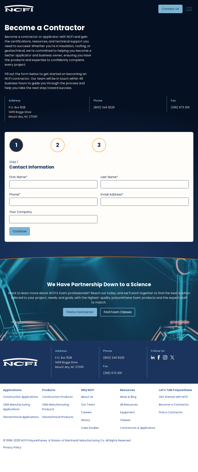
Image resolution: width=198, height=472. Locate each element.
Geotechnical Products (57, 417)
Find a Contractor (80, 312)
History (85, 420)
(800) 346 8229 (104, 107)
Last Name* (109, 177)
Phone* (14, 194)
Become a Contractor (174, 405)
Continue (19, 231)
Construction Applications (20, 397)
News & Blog (128, 397)
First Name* (18, 177)
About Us (87, 397)
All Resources (129, 405)
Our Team (88, 405)
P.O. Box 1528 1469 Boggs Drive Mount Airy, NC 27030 (23, 112)
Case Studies (90, 428)
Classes (125, 420)
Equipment (127, 412)
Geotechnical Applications (21, 417)
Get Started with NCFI (173, 397)
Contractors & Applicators (137, 428)
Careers (86, 412)
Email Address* (112, 194)
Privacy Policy (12, 447)
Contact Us (170, 9)
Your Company (20, 212)
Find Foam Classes (118, 312)
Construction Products (57, 397)
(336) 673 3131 (180, 107)
